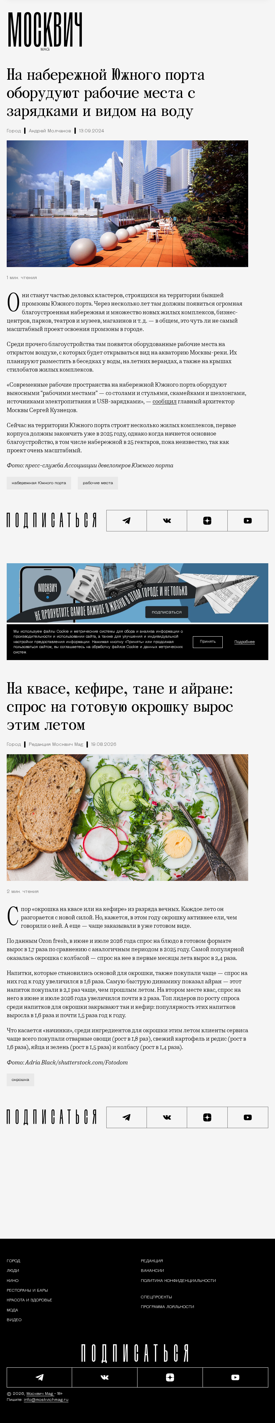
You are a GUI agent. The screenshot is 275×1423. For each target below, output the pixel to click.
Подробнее (244, 642)
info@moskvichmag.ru (46, 1400)
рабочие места (98, 483)
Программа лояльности (167, 1307)
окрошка (20, 1080)
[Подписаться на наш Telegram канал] (126, 520)
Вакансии (152, 1271)
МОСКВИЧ (45, 29)
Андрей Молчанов (50, 131)
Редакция (152, 1261)
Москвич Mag (40, 1394)
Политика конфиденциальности (178, 1281)
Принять (208, 642)
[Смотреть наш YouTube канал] (248, 520)
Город (14, 131)
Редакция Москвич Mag (56, 744)
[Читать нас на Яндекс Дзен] (207, 520)
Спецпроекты (156, 1297)
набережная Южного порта (39, 483)
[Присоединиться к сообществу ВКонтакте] (167, 520)
